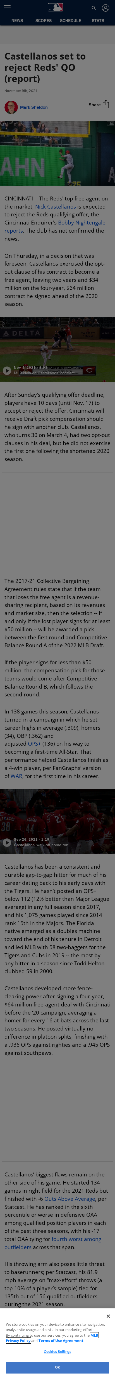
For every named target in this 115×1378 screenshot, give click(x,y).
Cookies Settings (57, 1351)
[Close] (108, 1316)
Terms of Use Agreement (43, 1340)
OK (57, 1367)
